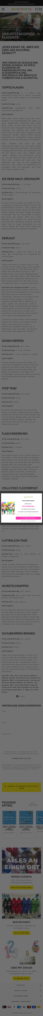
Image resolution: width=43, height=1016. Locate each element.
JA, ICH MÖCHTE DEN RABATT (28, 518)
